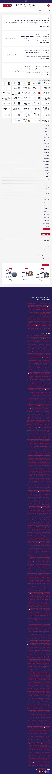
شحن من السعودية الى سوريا (32, 708)
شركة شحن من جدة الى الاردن (37, 408)
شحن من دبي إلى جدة (34, 747)
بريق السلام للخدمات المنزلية (36, 329)
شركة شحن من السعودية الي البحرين (40, 680)
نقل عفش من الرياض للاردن (37, 424)
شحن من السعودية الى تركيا (41, 385)
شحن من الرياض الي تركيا (41, 590)
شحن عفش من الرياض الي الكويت (43, 656)
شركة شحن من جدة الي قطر (34, 481)
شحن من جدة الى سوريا (38, 725)
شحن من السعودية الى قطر (39, 466)
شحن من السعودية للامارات (38, 498)
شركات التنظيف (46, 249)
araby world (39, 273)
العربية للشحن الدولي (46, 326)
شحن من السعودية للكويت (33, 648)
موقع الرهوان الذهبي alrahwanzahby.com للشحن (36, 52)
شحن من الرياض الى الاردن (37, 430)
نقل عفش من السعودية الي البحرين (35, 682)
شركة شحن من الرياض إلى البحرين (40, 685)
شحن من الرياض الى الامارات (33, 510)
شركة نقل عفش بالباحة (38, 399)
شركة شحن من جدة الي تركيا (33, 602)
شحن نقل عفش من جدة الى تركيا (43, 597)
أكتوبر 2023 (46, 217)
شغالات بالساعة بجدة (36, 355)
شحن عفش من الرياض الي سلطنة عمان (42, 548)
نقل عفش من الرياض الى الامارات (39, 522)
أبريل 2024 (46, 199)
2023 (46, 10)
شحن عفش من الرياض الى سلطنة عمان (40, 543)
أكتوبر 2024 (46, 187)
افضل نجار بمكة (45, 366)
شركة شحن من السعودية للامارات (35, 508)
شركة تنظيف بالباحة (41, 347)
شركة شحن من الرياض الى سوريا (41, 714)
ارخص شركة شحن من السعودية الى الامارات (37, 503)
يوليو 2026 (47, 128)
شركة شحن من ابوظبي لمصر (44, 396)
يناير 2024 (47, 208)
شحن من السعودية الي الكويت (44, 648)
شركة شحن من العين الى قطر (34, 488)
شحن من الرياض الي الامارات (40, 514)
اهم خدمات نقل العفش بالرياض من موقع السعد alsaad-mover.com (31, 69)
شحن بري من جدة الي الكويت (34, 669)
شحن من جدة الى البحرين (33, 699)
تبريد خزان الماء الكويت (46, 760)
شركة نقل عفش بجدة (39, 338)
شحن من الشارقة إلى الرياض (35, 743)
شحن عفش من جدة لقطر (45, 481)
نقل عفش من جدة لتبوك (35, 393)
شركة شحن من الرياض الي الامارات (43, 504)
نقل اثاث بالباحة (30, 398)
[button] (41, 265)
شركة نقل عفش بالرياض (45, 335)
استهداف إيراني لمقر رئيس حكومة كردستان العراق (40, 271)
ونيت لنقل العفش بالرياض (34, 337)
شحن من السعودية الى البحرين (34, 677)
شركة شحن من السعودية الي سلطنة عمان (42, 561)
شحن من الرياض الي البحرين (44, 693)
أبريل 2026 (46, 137)
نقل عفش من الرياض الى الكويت (36, 653)
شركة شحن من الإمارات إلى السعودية (43, 433)
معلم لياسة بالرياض (38, 367)
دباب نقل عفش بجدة (44, 377)
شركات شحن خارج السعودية (43, 255)
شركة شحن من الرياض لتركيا (34, 586)
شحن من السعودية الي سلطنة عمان (43, 556)
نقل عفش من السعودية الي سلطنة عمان (35, 555)
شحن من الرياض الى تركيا (40, 389)
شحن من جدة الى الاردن (35, 409)
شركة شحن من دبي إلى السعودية (39, 739)
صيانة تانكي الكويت (43, 758)
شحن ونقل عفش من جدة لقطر (44, 494)
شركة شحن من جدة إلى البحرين (37, 698)
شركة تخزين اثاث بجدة (46, 406)
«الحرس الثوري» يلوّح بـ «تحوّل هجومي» (24, 271)
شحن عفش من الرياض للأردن (44, 418)
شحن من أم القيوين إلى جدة (38, 752)
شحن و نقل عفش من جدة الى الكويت (34, 647)
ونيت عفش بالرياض (43, 373)
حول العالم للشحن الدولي (45, 319)
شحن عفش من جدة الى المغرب (36, 629)
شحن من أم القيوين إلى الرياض (33, 746)
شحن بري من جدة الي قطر (39, 485)
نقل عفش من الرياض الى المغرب (40, 616)
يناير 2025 (47, 179)
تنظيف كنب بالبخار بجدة (46, 360)
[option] (42, 273)
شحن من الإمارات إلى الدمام (38, 753)
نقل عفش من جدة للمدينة (37, 380)
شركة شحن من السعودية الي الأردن (35, 452)
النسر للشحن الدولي (31, 310)
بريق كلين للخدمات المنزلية (45, 318)
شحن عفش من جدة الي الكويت (36, 666)
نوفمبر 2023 (46, 214)
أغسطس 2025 (46, 161)
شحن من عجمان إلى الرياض (34, 744)
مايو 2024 (47, 196)
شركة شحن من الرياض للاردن (40, 422)
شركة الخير (41, 303)
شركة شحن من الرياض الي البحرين (40, 695)
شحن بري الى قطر (35, 482)
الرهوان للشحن (42, 316)
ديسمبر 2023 (46, 211)
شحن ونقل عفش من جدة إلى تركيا (43, 603)
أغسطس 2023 (46, 223)
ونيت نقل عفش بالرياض (45, 341)
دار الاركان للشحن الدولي (39, 315)
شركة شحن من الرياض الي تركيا (37, 584)
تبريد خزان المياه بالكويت (36, 760)
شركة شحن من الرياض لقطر (37, 469)
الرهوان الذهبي (35, 303)
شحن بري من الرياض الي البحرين (38, 691)
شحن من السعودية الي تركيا (41, 574)
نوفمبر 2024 (46, 184)
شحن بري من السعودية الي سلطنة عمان (42, 564)
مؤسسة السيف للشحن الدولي (41, 310)
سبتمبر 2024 (46, 190)
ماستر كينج (31, 318)
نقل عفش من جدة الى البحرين (44, 701)
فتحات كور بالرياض (40, 370)
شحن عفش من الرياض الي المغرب (38, 618)
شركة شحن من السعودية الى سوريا (43, 709)
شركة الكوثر (31, 315)
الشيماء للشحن (39, 304)
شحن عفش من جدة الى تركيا (36, 593)
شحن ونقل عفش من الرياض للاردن (34, 431)
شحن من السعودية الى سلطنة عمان (38, 523)
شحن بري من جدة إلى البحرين (37, 705)
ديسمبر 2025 (46, 149)
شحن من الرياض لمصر (45, 350)
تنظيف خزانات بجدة (44, 342)
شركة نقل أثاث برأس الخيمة (39, 344)
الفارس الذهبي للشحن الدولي (33, 312)
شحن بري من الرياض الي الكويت (44, 650)
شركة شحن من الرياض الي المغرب (35, 623)
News (49, 237)
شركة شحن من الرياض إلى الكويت (34, 654)
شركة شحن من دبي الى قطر (37, 487)
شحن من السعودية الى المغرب (41, 376)
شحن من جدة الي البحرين (38, 696)
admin (46, 18)
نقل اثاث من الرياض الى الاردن (35, 425)
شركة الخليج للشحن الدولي (45, 307)
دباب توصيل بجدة (44, 345)
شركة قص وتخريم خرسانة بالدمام (40, 766)
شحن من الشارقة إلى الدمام (40, 755)
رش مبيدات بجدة (42, 351)
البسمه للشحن (34, 323)
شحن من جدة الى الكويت (35, 667)
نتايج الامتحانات (38, 326)
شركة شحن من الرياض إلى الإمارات (43, 511)
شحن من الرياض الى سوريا (34, 717)
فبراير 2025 (46, 176)
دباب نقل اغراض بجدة (32, 358)
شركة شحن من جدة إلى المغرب (40, 634)
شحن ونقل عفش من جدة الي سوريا (36, 728)
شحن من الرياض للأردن (32, 417)
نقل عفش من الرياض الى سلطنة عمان (43, 551)
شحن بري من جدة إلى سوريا (44, 730)
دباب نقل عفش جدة (32, 339)
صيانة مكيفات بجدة (44, 355)
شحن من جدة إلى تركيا (34, 599)
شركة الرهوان (47, 303)
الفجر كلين (44, 328)
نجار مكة (44, 367)
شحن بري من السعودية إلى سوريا (35, 711)
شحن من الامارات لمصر (38, 454)
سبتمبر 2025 (46, 158)
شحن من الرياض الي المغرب (41, 626)
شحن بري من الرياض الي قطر (35, 476)
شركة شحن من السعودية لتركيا (35, 395)
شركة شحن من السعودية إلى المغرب (34, 613)
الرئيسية (48, 10)
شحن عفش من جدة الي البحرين (41, 702)
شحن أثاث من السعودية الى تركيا (44, 572)
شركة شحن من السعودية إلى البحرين (40, 676)
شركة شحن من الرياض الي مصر (34, 348)
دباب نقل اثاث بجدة (34, 357)
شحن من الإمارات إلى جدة (45, 747)
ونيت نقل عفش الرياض (45, 348)
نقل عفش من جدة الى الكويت (38, 663)
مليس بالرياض (47, 370)
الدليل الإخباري (41, 18)
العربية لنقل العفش (40, 325)
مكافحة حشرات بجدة (37, 350)
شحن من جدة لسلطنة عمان (39, 530)
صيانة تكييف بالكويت (37, 762)
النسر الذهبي (45, 304)
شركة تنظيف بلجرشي (41, 768)
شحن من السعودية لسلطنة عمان (33, 562)
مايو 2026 (47, 134)
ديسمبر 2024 (46, 182)
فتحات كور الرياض (41, 369)
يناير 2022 (47, 226)
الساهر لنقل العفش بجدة (42, 323)
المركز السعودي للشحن (31, 306)
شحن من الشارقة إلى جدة (37, 749)
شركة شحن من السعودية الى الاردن (36, 441)
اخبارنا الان (48, 328)
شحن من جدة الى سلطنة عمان (36, 527)
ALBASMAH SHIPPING (45, 313)
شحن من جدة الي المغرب (35, 637)
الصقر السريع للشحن (35, 307)
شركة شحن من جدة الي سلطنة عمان (34, 532)
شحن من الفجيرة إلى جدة (37, 750)
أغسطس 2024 (46, 193)
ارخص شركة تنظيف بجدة (32, 347)
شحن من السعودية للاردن (37, 447)
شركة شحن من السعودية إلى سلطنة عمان (40, 567)
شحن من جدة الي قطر (32, 479)
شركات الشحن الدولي (44, 252)
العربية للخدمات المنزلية (31, 325)
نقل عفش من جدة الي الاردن (34, 341)
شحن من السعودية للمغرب (45, 615)
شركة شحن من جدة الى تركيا (35, 594)
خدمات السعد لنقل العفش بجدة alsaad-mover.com (35, 36)
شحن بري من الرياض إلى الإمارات (40, 495)
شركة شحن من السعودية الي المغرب (40, 612)
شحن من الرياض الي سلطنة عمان (34, 552)
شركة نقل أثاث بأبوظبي (35, 342)
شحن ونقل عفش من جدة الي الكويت (40, 673)
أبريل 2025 (46, 173)
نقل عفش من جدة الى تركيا (45, 599)
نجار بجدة (36, 351)
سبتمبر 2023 (46, 220)
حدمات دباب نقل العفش (44, 243)
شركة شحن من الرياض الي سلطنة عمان (37, 546)
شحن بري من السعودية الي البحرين (43, 679)
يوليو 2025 (47, 164)
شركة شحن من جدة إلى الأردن (41, 415)
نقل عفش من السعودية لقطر (38, 459)
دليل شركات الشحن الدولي (35, 319)
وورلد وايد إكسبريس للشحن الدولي (37, 322)
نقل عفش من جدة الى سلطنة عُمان (38, 538)
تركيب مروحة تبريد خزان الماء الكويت (35, 759)
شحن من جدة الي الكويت (45, 670)
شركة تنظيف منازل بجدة (35, 345)
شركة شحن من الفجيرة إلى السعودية (39, 734)
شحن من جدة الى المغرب (37, 628)
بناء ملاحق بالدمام (38, 374)
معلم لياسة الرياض (32, 370)
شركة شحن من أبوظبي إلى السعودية (38, 434)
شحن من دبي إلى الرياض (36, 742)
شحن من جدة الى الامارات (37, 500)
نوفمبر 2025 (46, 152)
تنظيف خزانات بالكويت (39, 763)
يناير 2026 (47, 146)
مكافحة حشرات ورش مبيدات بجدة (43, 358)
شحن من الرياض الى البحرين (35, 686)
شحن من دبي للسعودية (37, 440)
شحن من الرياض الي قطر (38, 468)
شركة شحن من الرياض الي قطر (36, 471)
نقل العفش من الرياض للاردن (41, 420)
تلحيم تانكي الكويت (34, 758)
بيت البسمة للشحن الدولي (45, 312)
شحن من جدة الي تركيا (32, 597)
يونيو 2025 (47, 167)
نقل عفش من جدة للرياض (34, 377)
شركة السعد (48, 316)
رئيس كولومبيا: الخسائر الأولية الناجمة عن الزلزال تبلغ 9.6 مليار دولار (8, 272)
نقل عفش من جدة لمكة (39, 404)
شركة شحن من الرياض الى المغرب (40, 622)
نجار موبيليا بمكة (39, 364)
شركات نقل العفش (45, 258)
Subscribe (6, 5)
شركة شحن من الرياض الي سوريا (36, 715)
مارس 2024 (46, 202)
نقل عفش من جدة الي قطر (45, 482)
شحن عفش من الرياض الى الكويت (40, 651)
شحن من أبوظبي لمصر (42, 456)
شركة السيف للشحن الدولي (42, 306)
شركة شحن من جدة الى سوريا (41, 724)
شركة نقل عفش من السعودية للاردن (40, 446)
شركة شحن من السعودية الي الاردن (37, 438)
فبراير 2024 (46, 205)
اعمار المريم (36, 316)
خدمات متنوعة (46, 246)
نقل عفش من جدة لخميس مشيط (37, 382)
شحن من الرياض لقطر (42, 479)
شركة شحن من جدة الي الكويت (34, 670)
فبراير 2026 (46, 143)
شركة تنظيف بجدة (32, 360)
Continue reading (44, 26)
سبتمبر (41, 10)
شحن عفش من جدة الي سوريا (38, 727)
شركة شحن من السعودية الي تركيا (38, 570)
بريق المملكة (36, 318)
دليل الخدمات (30, 316)
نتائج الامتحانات (31, 326)
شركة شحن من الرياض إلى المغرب (43, 621)
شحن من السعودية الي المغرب (42, 605)
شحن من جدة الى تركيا (33, 596)
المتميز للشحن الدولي (38, 321)
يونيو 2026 (47, 131)
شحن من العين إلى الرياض (36, 740)
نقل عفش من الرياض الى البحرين (40, 689)
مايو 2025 (47, 170)
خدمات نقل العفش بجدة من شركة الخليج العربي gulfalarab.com (32, 20)
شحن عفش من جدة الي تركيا (44, 596)
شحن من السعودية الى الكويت (36, 641)
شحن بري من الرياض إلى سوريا (37, 720)
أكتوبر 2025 (46, 155)
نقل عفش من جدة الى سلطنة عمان (41, 526)
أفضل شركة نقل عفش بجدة (45, 379)
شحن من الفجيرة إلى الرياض (45, 746)
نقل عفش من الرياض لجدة (42, 402)
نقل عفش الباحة (47, 399)
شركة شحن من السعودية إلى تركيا (41, 583)
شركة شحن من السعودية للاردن (41, 437)
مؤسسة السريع (37, 309)
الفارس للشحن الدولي (36, 313)
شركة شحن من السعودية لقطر (40, 465)
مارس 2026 (46, 140)
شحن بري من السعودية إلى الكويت (43, 645)
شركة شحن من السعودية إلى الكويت (35, 644)
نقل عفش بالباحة (38, 383)
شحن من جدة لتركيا (44, 602)
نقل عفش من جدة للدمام (34, 379)
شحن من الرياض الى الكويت (44, 660)
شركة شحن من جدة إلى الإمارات (38, 497)
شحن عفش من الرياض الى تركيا (41, 578)
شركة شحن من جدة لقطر (45, 492)
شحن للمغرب (44, 398)
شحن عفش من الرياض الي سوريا (43, 718)
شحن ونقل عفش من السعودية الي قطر (42, 453)
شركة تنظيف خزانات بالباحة (39, 354)
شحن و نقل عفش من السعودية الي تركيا (35, 575)
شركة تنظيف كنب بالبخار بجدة (42, 339)
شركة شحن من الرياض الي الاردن (40, 428)
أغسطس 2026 (46, 125)
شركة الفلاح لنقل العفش (36, 328)
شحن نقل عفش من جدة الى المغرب (35, 631)
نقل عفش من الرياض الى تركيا (44, 587)
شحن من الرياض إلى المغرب (44, 625)
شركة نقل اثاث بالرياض (35, 335)
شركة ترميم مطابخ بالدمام (42, 765)
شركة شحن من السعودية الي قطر (36, 460)
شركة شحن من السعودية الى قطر (41, 457)
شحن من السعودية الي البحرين (44, 683)
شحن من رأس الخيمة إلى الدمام (39, 756)
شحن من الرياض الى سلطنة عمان (38, 540)
